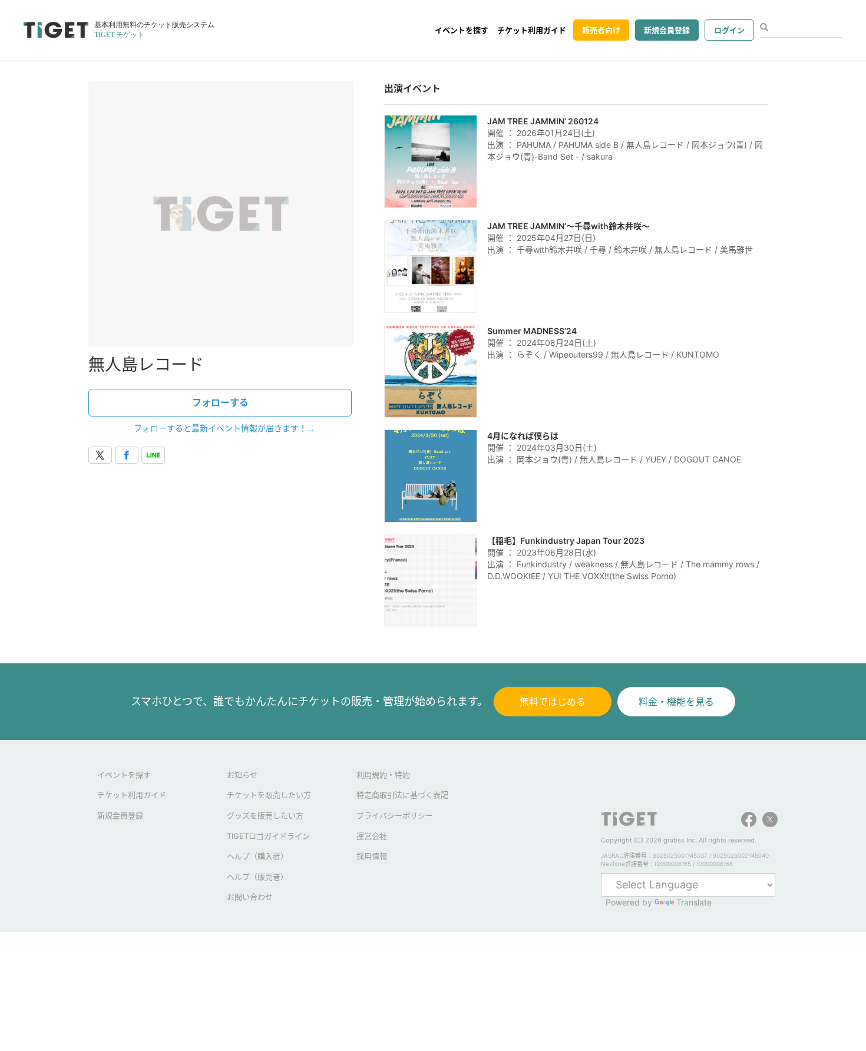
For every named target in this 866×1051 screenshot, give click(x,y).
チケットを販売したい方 (269, 794)
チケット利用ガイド (531, 30)
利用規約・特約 (383, 774)
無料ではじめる (553, 702)
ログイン (729, 30)
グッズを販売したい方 (265, 815)
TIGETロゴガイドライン (268, 836)
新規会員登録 (667, 30)
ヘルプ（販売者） (257, 876)
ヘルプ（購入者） (257, 856)
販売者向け (601, 30)
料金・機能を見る (676, 702)
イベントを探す (461, 30)
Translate (694, 902)
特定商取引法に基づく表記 (402, 794)
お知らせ (242, 774)
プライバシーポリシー (394, 815)
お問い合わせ (250, 896)
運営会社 (371, 836)
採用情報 (371, 856)
